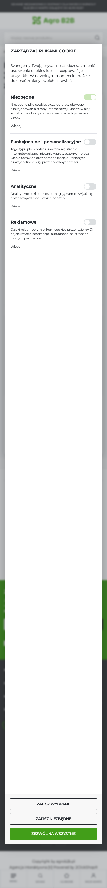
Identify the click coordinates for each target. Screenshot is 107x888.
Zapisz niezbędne (53, 818)
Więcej (16, 126)
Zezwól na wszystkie (53, 833)
